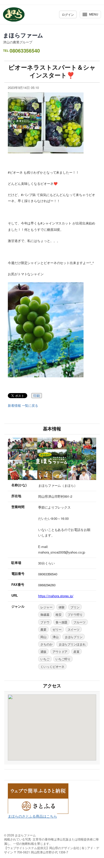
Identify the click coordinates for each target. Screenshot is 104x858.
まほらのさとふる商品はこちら (32, 816)
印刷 (36, 396)
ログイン (68, 14)
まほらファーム (23, 35)
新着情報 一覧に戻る (23, 405)
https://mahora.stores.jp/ (55, 595)
